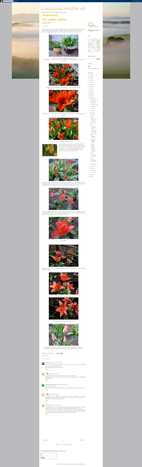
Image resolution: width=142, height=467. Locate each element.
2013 (91, 95)
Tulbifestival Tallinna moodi (93, 141)
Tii (46, 373)
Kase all (92, 158)
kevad (93, 46)
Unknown (47, 405)
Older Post (82, 440)
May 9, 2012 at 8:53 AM (54, 373)
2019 (91, 84)
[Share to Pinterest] (62, 353)
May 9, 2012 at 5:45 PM (54, 394)
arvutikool (97, 43)
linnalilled (98, 46)
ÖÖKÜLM (91, 31)
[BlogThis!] (58, 353)
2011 (91, 174)
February (93, 170)
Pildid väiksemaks (52, 19)
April (92, 166)
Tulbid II (92, 153)
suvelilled (98, 47)
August (92, 106)
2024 (91, 75)
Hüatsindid (93, 38)
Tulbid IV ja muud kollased (92, 147)
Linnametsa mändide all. (64, 8)
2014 (91, 93)
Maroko (89, 40)
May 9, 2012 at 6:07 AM (57, 362)
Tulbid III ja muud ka (92, 151)
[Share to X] (59, 353)
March (92, 168)
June (92, 110)
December (93, 99)
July (92, 108)
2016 (91, 90)
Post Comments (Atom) (67, 444)
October (92, 102)
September (93, 104)
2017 (91, 88)
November (93, 101)
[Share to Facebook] (61, 353)
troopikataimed (97, 50)
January (92, 172)
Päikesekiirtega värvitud (93, 131)
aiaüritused (90, 43)
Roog (91, 124)
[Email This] (57, 353)
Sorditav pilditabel (62, 19)
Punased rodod (93, 133)
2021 (91, 80)
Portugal (98, 40)
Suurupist (92, 115)
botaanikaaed (91, 44)
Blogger (83, 464)
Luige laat (92, 144)
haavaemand (48, 362)
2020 (91, 82)
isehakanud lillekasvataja (51, 384)
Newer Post (45, 440)
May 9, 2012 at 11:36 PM (55, 405)
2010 (91, 176)
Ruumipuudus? (93, 164)
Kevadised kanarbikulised (93, 161)
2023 (91, 77)
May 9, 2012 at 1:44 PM (62, 384)
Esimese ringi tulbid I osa (93, 155)
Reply (46, 369)
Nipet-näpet (92, 113)
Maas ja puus (93, 122)
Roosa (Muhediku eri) (93, 137)
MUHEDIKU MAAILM (94, 30)
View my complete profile (93, 68)
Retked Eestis (91, 42)
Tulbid (46, 355)
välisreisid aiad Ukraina (96, 51)
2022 (91, 78)
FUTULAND (92, 25)
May (92, 112)
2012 (91, 97)
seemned (94, 47)
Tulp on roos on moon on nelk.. (93, 128)
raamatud (90, 47)
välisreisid (90, 51)
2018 (91, 86)
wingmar (74, 464)
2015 (91, 91)
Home (44, 19)
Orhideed (93, 40)
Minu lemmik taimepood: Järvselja (50, 15)
